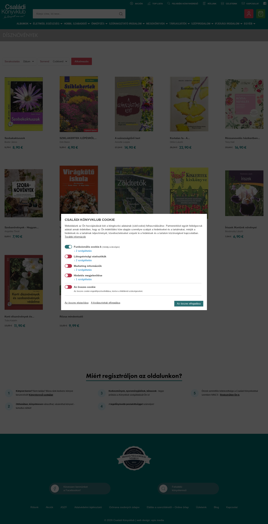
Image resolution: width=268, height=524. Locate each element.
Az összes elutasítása (76, 302)
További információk (75, 237)
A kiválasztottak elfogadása (105, 302)
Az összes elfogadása (189, 303)
